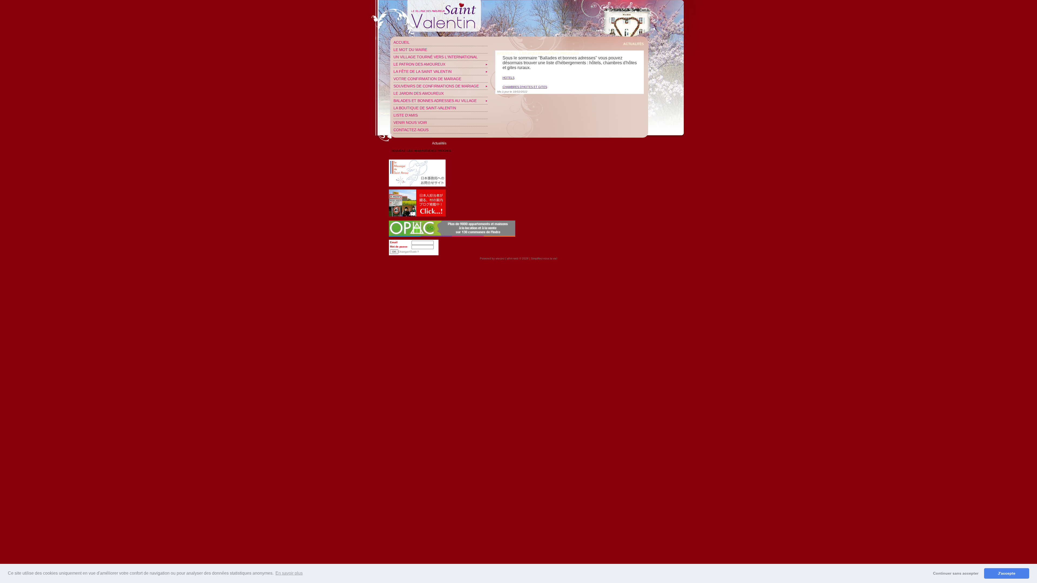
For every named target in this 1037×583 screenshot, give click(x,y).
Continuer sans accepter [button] (955, 573)
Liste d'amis (405, 115)
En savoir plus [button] (289, 573)
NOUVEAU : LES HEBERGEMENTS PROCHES (421, 150)
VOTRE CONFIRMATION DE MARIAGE (427, 79)
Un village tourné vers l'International (435, 57)
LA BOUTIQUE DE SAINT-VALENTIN (424, 108)
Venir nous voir (410, 122)
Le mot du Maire (410, 50)
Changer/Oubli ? (408, 251)
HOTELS (508, 77)
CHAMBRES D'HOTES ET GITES (525, 87)
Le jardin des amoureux (418, 93)
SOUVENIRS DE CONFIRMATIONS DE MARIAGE (436, 86)
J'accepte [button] (1006, 573)
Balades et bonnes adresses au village (435, 101)
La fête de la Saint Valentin (422, 71)
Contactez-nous (411, 130)
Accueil (401, 42)
